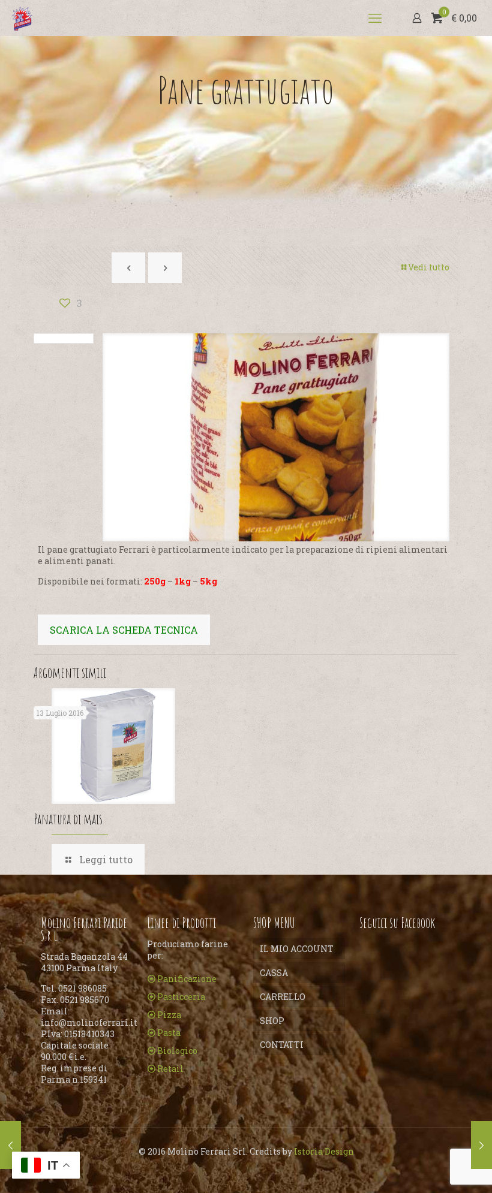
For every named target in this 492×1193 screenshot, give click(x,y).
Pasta (169, 1032)
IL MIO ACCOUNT (297, 948)
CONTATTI (282, 1044)
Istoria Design (324, 1151)
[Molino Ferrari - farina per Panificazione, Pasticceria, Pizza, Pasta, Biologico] (22, 18)
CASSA (274, 972)
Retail (170, 1068)
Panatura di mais (68, 819)
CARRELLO (282, 996)
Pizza (169, 1014)
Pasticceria (181, 996)
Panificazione (187, 978)
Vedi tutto (428, 267)
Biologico (177, 1050)
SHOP (272, 1020)
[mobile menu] (375, 18)
